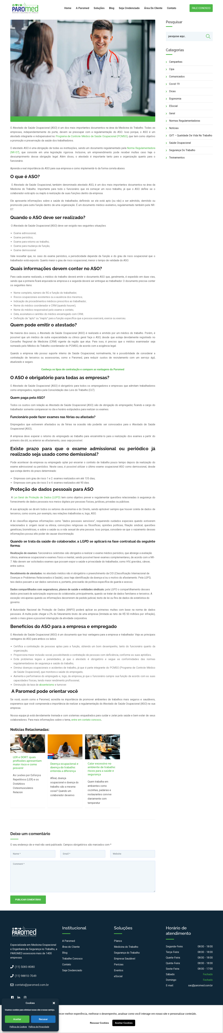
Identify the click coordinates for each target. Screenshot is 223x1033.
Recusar (43, 1019)
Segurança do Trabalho (182, 150)
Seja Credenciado (129, 8)
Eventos (118, 970)
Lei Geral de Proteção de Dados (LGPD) (37, 497)
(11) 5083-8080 (25, 966)
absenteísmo (46, 684)
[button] (54, 1003)
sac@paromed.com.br (200, 985)
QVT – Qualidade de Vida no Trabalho (190, 135)
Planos (118, 940)
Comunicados (177, 76)
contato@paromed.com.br (32, 985)
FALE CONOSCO (201, 8)
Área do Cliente (153, 8)
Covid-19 (174, 83)
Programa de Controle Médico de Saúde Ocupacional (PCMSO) (92, 136)
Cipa (171, 69)
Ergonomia (175, 98)
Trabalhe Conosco (72, 958)
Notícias (174, 128)
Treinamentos (177, 157)
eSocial (173, 106)
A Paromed (82, 8)
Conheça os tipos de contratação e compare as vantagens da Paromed (82, 369)
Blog (111, 8)
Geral (172, 113)
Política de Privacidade (39, 1027)
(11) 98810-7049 (25, 976)
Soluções (99, 8)
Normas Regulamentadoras (184, 120)
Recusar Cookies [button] (99, 1023)
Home (67, 8)
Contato (171, 8)
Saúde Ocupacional (180, 142)
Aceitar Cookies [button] (124, 1023)
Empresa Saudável (124, 958)
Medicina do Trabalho (126, 946)
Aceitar (17, 1019)
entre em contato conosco (86, 719)
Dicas (172, 91)
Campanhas (175, 61)
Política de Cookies (18, 1027)
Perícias (118, 964)
